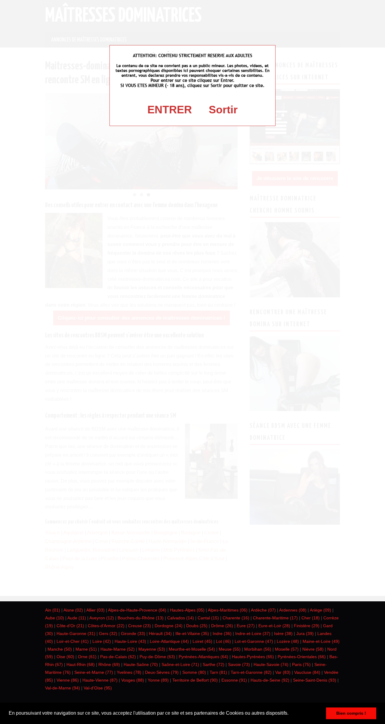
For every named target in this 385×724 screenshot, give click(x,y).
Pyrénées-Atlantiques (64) (203, 656)
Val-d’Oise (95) (98, 688)
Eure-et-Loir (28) (274, 625)
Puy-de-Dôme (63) (157, 656)
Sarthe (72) (213, 664)
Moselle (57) (287, 649)
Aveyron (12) (101, 617)
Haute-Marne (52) (117, 649)
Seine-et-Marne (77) (93, 672)
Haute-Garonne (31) (76, 633)
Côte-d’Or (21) (70, 625)
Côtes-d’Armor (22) (106, 625)
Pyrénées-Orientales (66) (302, 656)
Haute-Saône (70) (141, 664)
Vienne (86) (68, 680)
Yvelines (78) (129, 672)
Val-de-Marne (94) (62, 688)
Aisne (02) (73, 610)
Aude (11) (76, 617)
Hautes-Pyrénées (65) (253, 656)
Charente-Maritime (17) (275, 617)
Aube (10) (54, 617)
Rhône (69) (109, 664)
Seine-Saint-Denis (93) (314, 680)
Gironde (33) (133, 633)
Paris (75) (301, 664)
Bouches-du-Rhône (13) (141, 617)
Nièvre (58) (313, 649)
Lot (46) (223, 641)
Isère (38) (283, 633)
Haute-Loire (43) (130, 641)
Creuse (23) (139, 625)
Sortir (223, 109)
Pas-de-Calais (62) (118, 656)
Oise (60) (65, 656)
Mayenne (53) (151, 649)
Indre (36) (222, 633)
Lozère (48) (288, 641)
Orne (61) (87, 656)
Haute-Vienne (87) (100, 680)
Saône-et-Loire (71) (180, 664)
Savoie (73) (239, 664)
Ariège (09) (320, 610)
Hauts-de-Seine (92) (270, 680)
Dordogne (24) (169, 625)
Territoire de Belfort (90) (195, 680)
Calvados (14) (180, 617)
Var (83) (283, 672)
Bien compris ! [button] (351, 713)
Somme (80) (194, 672)
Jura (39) (305, 633)
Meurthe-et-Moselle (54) (192, 649)
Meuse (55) (230, 649)
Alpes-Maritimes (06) (228, 610)
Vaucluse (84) (307, 672)
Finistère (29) (306, 625)
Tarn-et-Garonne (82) (251, 672)
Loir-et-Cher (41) (73, 641)
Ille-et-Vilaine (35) (192, 633)
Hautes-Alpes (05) (187, 610)
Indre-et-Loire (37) (252, 633)
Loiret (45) (202, 641)
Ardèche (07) (263, 610)
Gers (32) (108, 633)
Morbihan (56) (257, 649)
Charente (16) (236, 617)
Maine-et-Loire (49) (321, 641)
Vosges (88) (132, 680)
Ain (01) (52, 610)
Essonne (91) (234, 680)
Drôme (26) (222, 625)
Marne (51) (86, 649)
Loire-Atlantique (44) (169, 641)
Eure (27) (246, 625)
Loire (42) (101, 641)
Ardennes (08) (292, 610)
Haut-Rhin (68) (80, 664)
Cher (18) (310, 617)
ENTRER (169, 109)
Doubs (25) (197, 625)
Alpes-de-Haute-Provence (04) (137, 610)
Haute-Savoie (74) (271, 664)
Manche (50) (60, 649)
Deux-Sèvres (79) (162, 672)
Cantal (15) (208, 617)
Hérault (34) (160, 633)
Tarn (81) (218, 672)
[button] (290, 714)
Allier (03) (95, 610)
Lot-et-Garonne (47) (254, 641)
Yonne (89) (158, 680)
